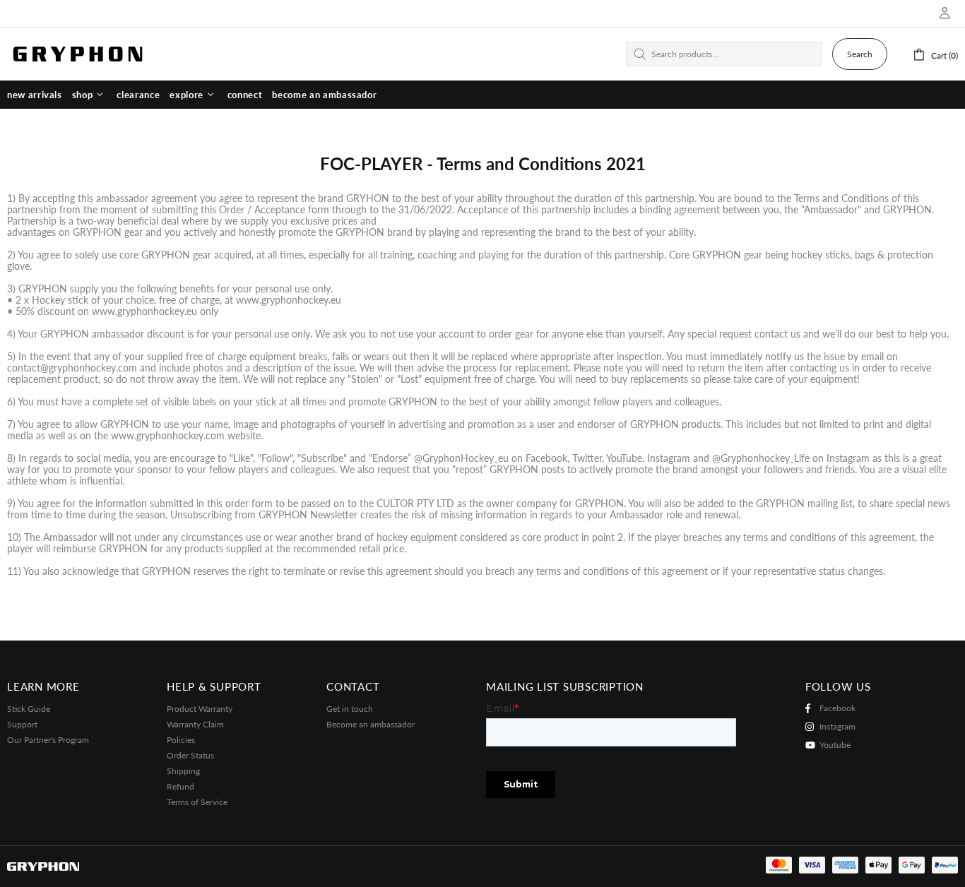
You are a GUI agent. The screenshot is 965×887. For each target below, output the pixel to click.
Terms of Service (197, 802)
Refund (180, 786)
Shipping (183, 771)
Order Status (190, 755)
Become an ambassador (370, 724)
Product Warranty (199, 708)
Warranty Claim (195, 724)
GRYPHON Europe (77, 54)
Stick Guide (28, 708)
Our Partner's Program (48, 739)
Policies (181, 739)
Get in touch (349, 708)
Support (22, 724)
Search (859, 54)
